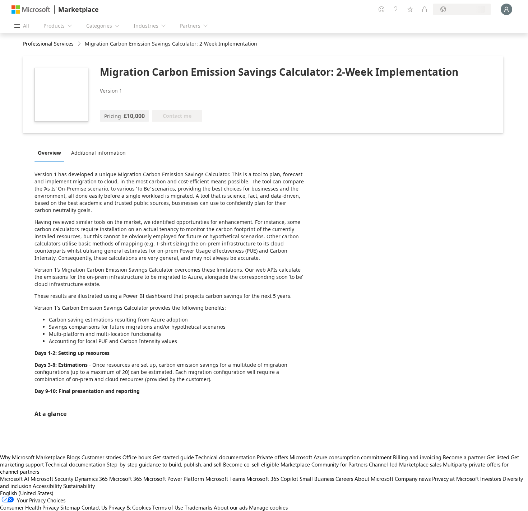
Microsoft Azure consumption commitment (341, 457)
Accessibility (47, 485)
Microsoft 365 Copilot (272, 478)
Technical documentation (225, 457)
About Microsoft (374, 478)
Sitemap (70, 507)
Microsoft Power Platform (173, 478)
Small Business (317, 478)
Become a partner (464, 457)
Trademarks (198, 507)
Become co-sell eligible (251, 464)
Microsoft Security (52, 478)
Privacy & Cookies (129, 507)
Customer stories (101, 457)
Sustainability (79, 485)
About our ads (230, 507)
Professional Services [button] (48, 43)
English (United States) (27, 493)
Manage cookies (268, 507)
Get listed (498, 457)
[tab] (51, 152)
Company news (413, 478)
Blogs (73, 457)
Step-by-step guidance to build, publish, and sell (164, 464)
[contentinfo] (80, 44)
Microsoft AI (14, 478)
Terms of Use (167, 507)
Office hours (136, 457)
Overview (49, 152)
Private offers (272, 457)
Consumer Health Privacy (29, 507)
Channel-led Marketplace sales (405, 464)
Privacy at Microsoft (455, 478)
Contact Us (94, 507)
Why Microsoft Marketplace (32, 457)
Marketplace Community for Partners (324, 464)
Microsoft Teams (225, 478)
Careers (344, 478)
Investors (490, 478)
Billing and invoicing (417, 457)
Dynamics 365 (91, 478)
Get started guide (173, 457)
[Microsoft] (30, 9)
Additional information (98, 152)
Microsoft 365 (125, 478)
